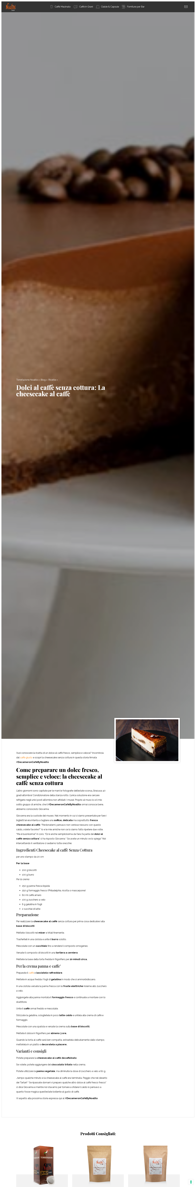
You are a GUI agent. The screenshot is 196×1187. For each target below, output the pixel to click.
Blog (43, 379)
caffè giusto (26, 757)
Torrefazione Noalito (27, 379)
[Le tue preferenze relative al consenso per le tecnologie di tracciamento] (191, 1182)
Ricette (52, 379)
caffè (31, 972)
